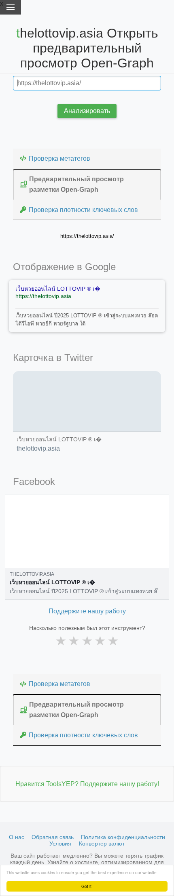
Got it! (87, 886)
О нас (16, 837)
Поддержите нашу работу (87, 611)
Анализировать (87, 110)
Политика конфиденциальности (123, 837)
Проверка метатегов (59, 158)
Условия (60, 843)
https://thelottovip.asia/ (87, 236)
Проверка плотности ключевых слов (83, 209)
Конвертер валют (102, 843)
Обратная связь (53, 837)
